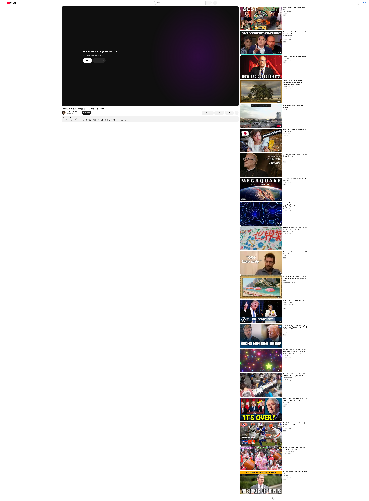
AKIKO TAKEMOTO (73, 112)
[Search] (208, 3)
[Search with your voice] (215, 3)
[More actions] (237, 113)
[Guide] (3, 3)
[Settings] (354, 3)
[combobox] (180, 3)
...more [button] (130, 120)
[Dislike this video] (211, 113)
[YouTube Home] (11, 2)
